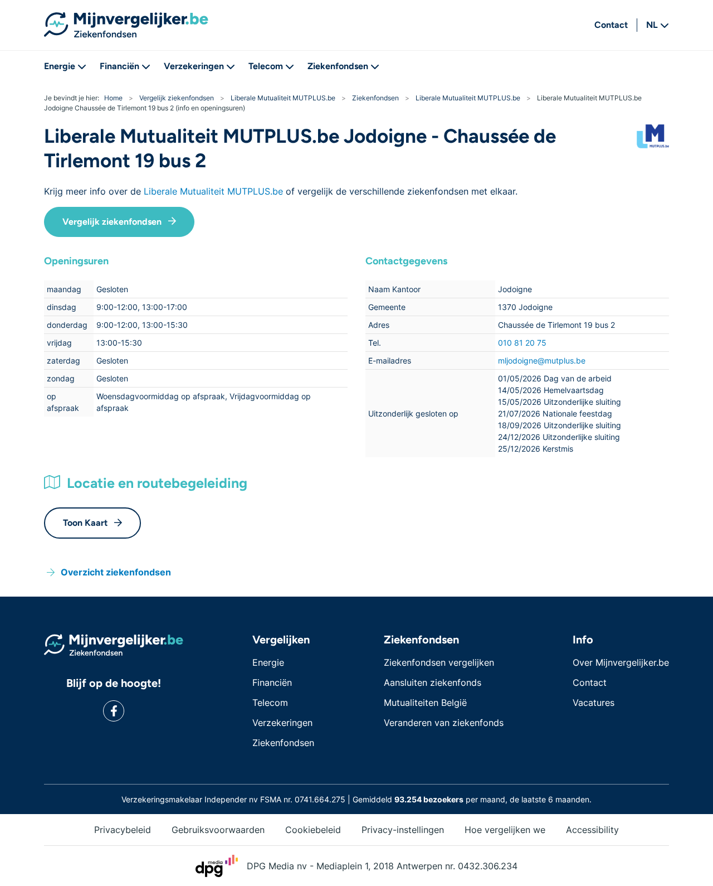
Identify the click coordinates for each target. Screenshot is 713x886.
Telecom (265, 66)
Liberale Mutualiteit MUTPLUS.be (213, 191)
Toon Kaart (85, 522)
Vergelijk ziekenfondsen (112, 221)
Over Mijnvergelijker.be (621, 662)
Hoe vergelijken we (505, 829)
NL (652, 25)
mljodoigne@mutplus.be (541, 360)
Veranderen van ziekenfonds (444, 722)
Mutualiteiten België (425, 702)
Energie (59, 66)
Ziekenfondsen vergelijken (439, 662)
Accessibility (592, 829)
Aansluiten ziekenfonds (432, 682)
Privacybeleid (122, 829)
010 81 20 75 (522, 342)
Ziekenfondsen (337, 66)
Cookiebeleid (313, 829)
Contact (611, 25)
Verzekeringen (194, 66)
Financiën (119, 66)
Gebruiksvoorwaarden (218, 829)
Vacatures (593, 702)
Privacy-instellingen (403, 829)
